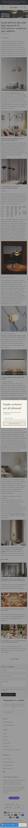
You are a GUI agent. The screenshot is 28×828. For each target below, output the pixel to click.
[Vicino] (25, 402)
